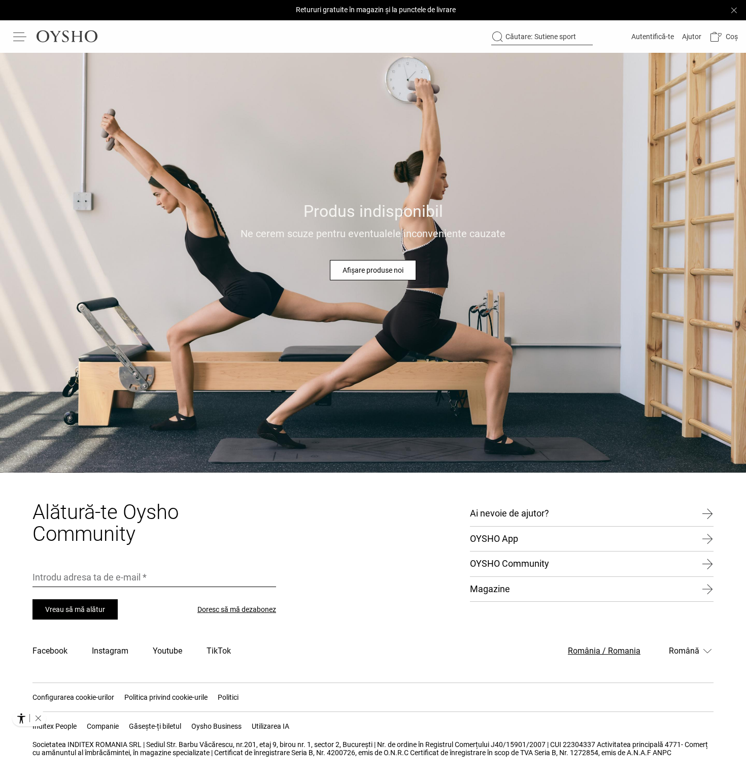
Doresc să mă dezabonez (236, 609)
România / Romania (604, 651)
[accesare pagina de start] (67, 36)
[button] (723, 36)
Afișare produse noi (373, 270)
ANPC (662, 753)
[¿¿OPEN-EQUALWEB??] (29, 718)
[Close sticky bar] (734, 10)
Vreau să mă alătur (75, 609)
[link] (651, 36)
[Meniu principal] (20, 36)
